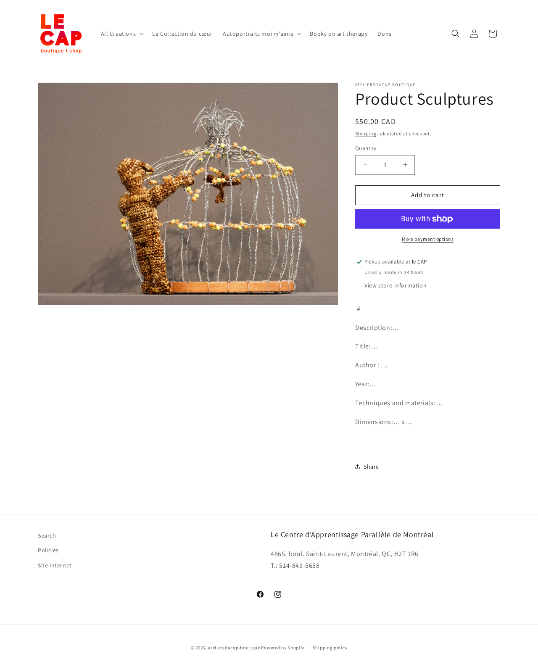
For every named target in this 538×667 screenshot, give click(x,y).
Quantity (365, 148)
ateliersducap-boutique (234, 648)
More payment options (428, 239)
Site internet (55, 565)
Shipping (366, 133)
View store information (395, 285)
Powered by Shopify (282, 648)
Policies (48, 550)
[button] (122, 33)
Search (47, 535)
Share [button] (371, 466)
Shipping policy (330, 648)
